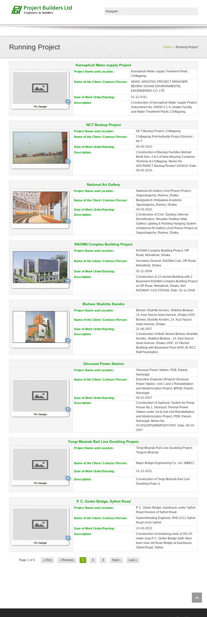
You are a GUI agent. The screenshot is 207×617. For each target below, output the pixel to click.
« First (47, 560)
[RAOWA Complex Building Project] (41, 269)
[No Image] (41, 90)
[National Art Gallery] (41, 209)
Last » (133, 560)
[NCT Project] (41, 150)
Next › (116, 560)
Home (167, 47)
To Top (197, 598)
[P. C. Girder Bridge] (41, 526)
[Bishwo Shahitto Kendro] (41, 329)
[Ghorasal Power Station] (41, 398)
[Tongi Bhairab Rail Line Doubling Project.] (41, 466)
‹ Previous (67, 560)
